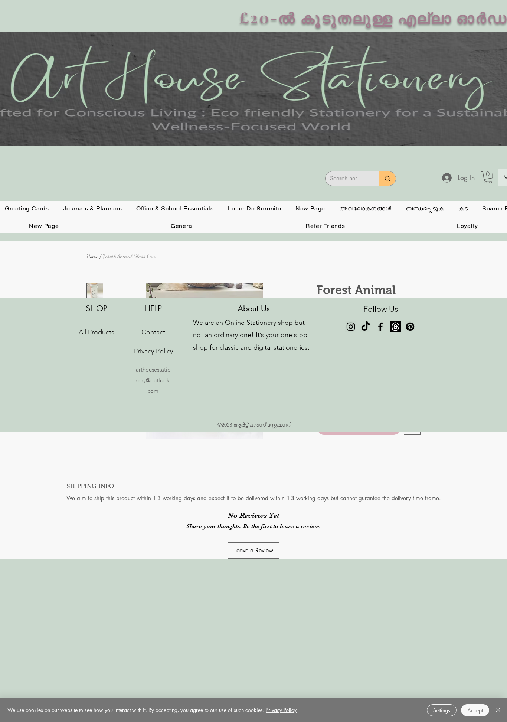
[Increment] (345, 419)
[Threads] (395, 505)
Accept (475, 710)
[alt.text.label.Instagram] (350, 505)
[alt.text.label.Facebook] (380, 505)
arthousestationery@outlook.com (153, 559)
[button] (488, 177)
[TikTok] (365, 505)
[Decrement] (322, 419)
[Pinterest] (410, 505)
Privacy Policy (281, 709)
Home (92, 255)
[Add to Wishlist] (412, 446)
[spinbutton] (333, 419)
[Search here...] (387, 178)
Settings (441, 710)
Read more (330, 392)
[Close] (498, 710)
